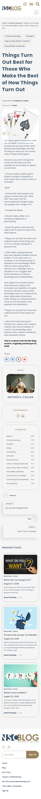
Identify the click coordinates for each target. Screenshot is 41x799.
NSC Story (6, 772)
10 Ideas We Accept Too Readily (20, 634)
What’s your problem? (15, 692)
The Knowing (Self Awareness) (20, 479)
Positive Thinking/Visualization (20, 464)
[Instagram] (18, 416)
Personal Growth (20, 460)
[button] (36, 12)
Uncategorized (20, 483)
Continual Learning (15, 23)
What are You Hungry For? (17, 579)
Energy (20, 448)
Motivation (20, 456)
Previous (13, 495)
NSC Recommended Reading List (16, 781)
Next (29, 519)
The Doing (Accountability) (20, 476)
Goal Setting (20, 452)
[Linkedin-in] (9, 747)
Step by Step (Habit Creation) (17, 41)
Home (4, 23)
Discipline (30, 36)
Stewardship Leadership (14, 46)
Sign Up (5, 790)
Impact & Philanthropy (12, 777)
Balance (20, 436)
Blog (4, 768)
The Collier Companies (12, 786)
